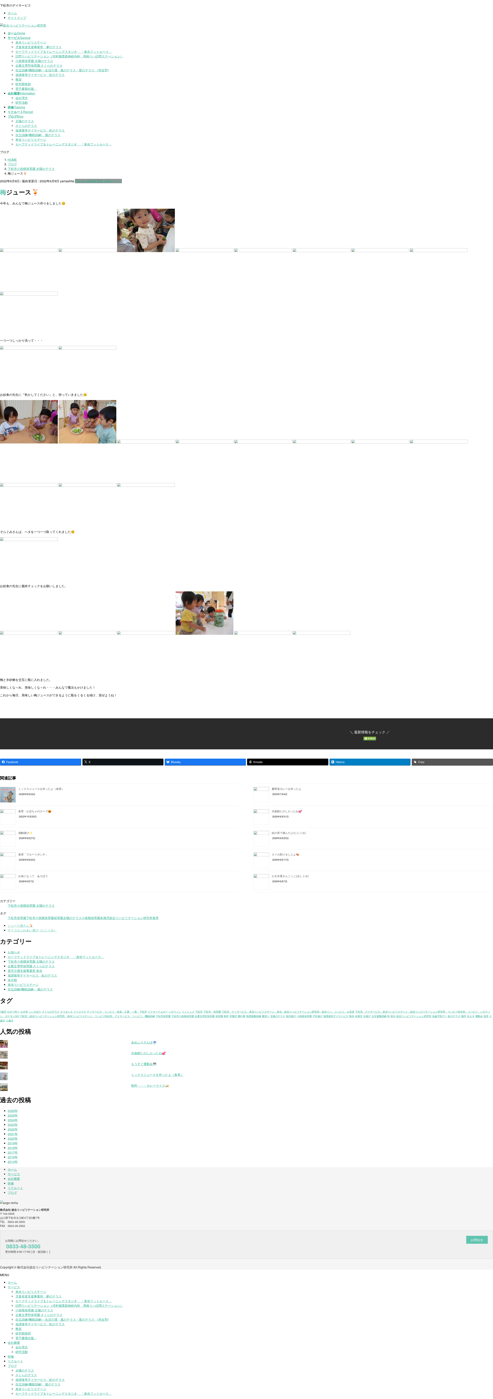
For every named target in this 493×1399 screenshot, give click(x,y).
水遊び (367, 1016)
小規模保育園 (91, 918)
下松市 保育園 (212, 1011)
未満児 (104, 918)
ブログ (12, 1192)
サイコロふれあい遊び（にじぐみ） (32, 930)
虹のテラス (454, 1016)
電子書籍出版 (26, 88)
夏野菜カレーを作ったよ (286, 789)
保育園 (58, 918)
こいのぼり (35, 1011)
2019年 (13, 1143)
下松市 (199, 1011)
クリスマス (80, 1011)
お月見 (24, 1011)
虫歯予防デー (439, 1016)
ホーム (12, 13)
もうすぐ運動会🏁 (144, 1064)
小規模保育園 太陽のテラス (34, 61)
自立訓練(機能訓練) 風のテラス (37, 135)
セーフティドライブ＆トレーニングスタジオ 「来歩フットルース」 (63, 51)
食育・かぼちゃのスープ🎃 (34, 811)
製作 (463, 1016)
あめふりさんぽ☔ (144, 1042)
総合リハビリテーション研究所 (131, 918)
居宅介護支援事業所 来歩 (25, 970)
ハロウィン (175, 1011)
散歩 (351, 1016)
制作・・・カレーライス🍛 (150, 1085)
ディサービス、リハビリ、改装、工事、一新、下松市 (117, 1011)
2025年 (13, 1115)
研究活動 (21, 102)
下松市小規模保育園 (40, 918)
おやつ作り (13, 1011)
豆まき (471, 1016)
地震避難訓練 (253, 1016)
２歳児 (9, 1020)
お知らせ (14, 952)
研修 (11, 1183)
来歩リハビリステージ (30, 42)
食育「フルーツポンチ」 (33, 854)
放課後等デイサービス (335, 1016)
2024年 (13, 1120)
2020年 (13, 1138)
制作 (226, 1016)
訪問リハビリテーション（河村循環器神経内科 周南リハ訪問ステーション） (69, 56)
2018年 (13, 1148)
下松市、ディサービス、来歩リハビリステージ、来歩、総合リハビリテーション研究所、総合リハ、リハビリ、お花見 (288, 1011)
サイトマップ (17, 17)
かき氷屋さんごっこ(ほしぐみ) (290, 876)
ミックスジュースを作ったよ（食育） (41, 789)
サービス (14, 1174)
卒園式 (233, 1016)
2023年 (13, 1124)
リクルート (15, 1188)
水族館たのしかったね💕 (287, 811)
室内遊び (291, 1016)
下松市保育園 (17, 918)
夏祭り (265, 1016)
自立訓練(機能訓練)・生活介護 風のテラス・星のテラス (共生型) (62, 70)
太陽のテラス (24, 121)
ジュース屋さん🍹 (20, 925)
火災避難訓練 (379, 1016)
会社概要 (14, 1178)
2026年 (13, 1111)
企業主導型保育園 (205, 1016)
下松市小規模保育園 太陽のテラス (98, 181)
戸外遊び (318, 1016)
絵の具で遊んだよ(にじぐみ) (289, 833)
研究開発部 (23, 84)
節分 (393, 1016)
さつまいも (66, 1011)
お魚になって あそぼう (33, 876)
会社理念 (21, 98)
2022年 (13, 1129)
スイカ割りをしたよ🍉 (285, 854)
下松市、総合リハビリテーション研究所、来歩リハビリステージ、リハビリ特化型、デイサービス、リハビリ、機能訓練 (87, 1016)
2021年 (13, 1134)
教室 (18, 79)
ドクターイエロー (158, 1011)
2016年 (13, 1157)
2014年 (13, 1161)
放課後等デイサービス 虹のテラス (40, 75)
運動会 (479, 1016)
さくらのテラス (26, 125)
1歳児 (3, 1011)
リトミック (188, 1011)
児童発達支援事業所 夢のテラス (38, 47)
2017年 (13, 1152)
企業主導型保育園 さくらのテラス (38, 65)
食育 (156, 918)
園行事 (241, 1016)
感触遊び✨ (25, 833)
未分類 (12, 980)
